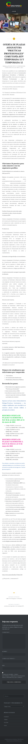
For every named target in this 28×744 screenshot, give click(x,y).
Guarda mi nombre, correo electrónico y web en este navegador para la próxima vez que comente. (13, 676)
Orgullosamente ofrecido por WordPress (14, 739)
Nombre (4, 651)
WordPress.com (18, 740)
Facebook (6, 716)
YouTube (6, 722)
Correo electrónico (8, 658)
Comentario (5, 632)
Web (3, 665)
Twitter (6, 719)
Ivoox (5, 725)
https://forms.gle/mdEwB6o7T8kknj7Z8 (12, 574)
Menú (14, 11)
